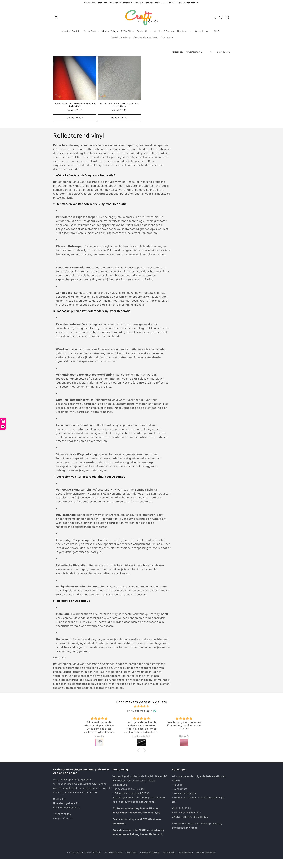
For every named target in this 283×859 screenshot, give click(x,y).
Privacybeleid (131, 852)
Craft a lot (79, 852)
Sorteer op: (177, 51)
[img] (141, 706)
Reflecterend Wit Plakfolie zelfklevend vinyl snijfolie (119, 104)
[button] (56, 17)
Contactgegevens (185, 852)
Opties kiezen (75, 117)
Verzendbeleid (169, 852)
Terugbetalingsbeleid (113, 852)
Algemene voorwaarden (150, 852)
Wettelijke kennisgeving (206, 852)
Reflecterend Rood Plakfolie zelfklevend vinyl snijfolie (75, 104)
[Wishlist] (221, 17)
